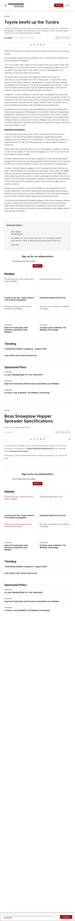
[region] (37, 917)
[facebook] (31, 44)
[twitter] (37, 44)
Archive (7, 16)
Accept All (66, 917)
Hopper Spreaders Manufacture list (40, 448)
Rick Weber (8, 38)
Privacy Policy (8, 917)
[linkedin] (34, 44)
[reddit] (41, 44)
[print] (70, 44)
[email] (44, 44)
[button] (5, 5)
